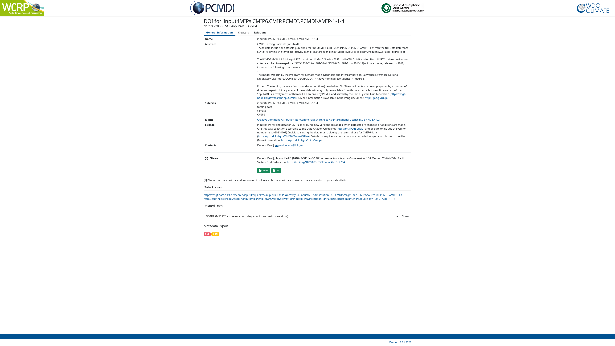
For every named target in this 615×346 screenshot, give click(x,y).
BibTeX (265, 171)
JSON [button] (215, 234)
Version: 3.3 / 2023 (400, 342)
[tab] (219, 32)
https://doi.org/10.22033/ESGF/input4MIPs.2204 (316, 162)
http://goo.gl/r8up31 (377, 98)
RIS (278, 171)
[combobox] (205, 216)
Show (405, 216)
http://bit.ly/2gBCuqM (350, 128)
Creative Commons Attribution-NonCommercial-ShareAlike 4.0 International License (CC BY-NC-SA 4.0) (318, 119)
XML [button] (207, 234)
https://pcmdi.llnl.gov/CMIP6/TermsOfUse (283, 136)
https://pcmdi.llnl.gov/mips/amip (301, 140)
